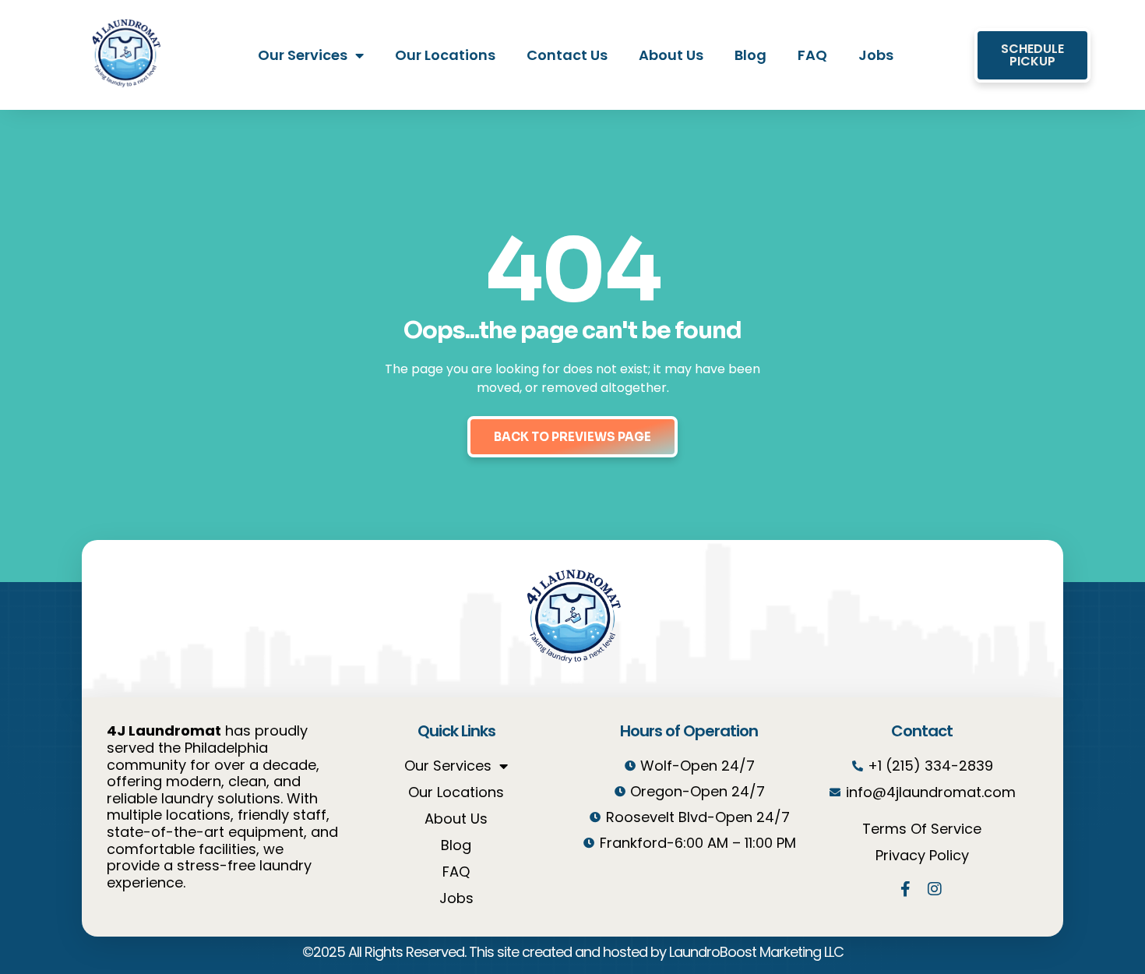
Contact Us (567, 55)
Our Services (302, 55)
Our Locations (445, 55)
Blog (750, 55)
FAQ (812, 55)
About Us (671, 55)
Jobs (875, 55)
